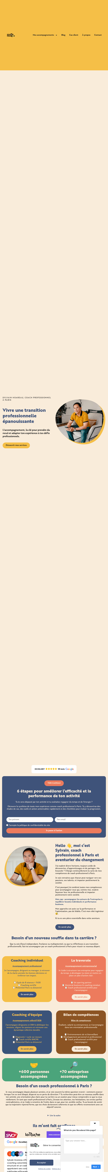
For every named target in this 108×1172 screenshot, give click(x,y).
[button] (54, 769)
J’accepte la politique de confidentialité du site (29, 825)
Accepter (41, 1162)
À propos (86, 35)
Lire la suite (55, 1116)
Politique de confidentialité (60, 1168)
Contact (98, 35)
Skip (87, 1167)
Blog (63, 35)
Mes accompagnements (43, 35)
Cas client (73, 35)
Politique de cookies (44, 1168)
